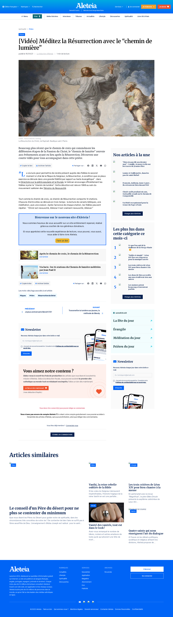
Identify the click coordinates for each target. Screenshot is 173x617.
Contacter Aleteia (106, 609)
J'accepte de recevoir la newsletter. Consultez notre (51, 347)
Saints (133, 511)
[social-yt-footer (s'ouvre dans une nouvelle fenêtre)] (80, 602)
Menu (26, 16)
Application (86, 575)
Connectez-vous (72, 425)
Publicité (85, 588)
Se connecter (135, 7)
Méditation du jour (126, 338)
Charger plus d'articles (132, 213)
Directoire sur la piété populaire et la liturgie (42, 182)
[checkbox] (21, 346)
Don (83, 585)
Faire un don (62, 240)
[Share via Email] (101, 166)
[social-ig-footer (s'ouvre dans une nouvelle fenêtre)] (93, 602)
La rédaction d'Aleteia (45, 54)
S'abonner (147, 569)
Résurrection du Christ (47, 295)
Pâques (23, 295)
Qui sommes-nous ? (61, 609)
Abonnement (86, 582)
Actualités (90, 16)
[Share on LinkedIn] (92, 166)
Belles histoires (52, 16)
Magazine (85, 579)
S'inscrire (26, 353)
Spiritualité (129, 16)
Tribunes (78, 16)
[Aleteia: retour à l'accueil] (86, 5)
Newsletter (86, 572)
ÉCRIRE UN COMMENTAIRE (62, 434)
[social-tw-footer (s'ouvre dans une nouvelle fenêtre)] (89, 602)
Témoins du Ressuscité (55, 188)
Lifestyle (102, 16)
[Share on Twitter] (97, 166)
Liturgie (133, 465)
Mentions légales (76, 609)
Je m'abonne (147, 7)
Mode (93, 506)
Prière (31, 29)
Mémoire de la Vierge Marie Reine (93, 10)
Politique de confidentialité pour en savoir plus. (131, 382)
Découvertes (115, 16)
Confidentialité (137, 609)
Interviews (67, 16)
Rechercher (38, 7)
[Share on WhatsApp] (105, 166)
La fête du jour (123, 321)
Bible (93, 465)
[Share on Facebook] (88, 166)
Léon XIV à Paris (143, 16)
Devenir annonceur (92, 609)
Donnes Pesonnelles (122, 609)
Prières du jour (123, 346)
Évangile (119, 329)
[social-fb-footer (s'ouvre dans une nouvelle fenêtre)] (84, 602)
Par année (108, 572)
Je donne (162, 7)
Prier (36, 16)
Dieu (13, 465)
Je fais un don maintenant (34, 388)
